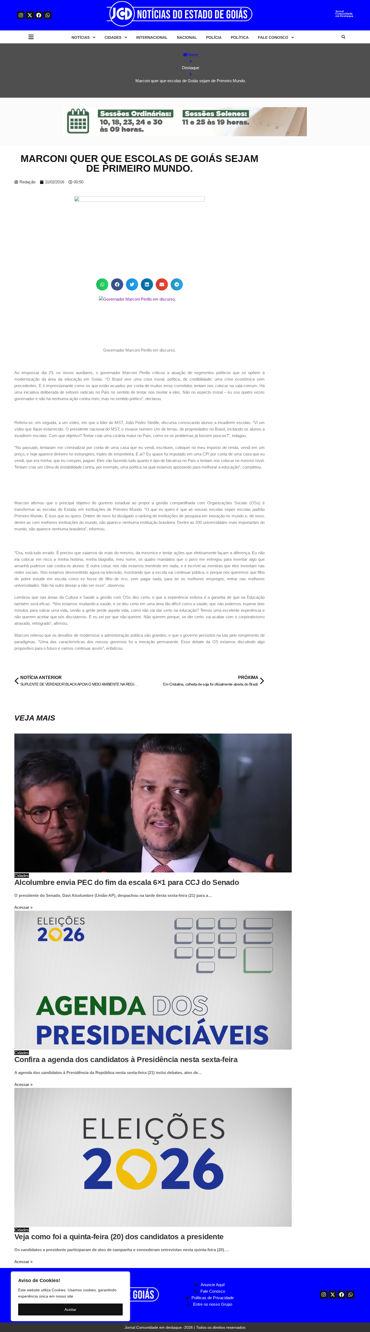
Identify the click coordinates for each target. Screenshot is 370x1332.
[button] (31, 37)
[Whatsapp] (47, 15)
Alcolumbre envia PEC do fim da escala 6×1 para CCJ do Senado (126, 882)
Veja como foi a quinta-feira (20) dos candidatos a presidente (118, 1236)
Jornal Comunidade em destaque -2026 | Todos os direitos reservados (185, 1327)
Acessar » (23, 907)
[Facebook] (39, 15)
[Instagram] (21, 15)
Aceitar (70, 1309)
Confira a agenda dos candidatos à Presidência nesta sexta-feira (126, 1059)
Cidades (21, 875)
